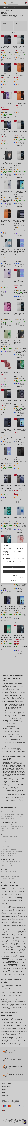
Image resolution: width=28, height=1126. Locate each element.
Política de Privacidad (19, 578)
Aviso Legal (14, 580)
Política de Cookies (8, 578)
